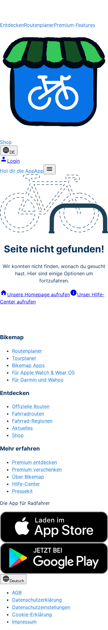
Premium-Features (74, 25)
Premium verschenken (37, 469)
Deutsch (17, 581)
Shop (18, 435)
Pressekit (22, 491)
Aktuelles (22, 428)
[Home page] (54, 10)
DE (12, 152)
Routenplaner (39, 25)
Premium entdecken (34, 462)
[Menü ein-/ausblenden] (50, 169)
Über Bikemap (28, 477)
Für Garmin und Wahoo (38, 380)
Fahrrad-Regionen (32, 421)
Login (13, 161)
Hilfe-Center (26, 484)
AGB (17, 592)
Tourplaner (24, 358)
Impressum (24, 622)
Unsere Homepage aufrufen (38, 294)
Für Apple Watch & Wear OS (43, 372)
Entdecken (12, 25)
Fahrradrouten (28, 414)
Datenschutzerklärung (37, 600)
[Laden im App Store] (54, 527)
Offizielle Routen (31, 406)
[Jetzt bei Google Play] (54, 558)
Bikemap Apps (28, 365)
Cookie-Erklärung (32, 614)
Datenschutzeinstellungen (41, 607)
